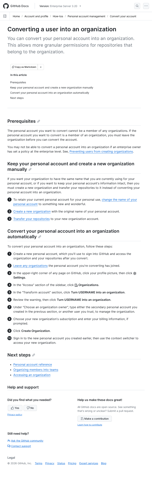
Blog (103, 463)
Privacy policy (14, 414)
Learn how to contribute (89, 424)
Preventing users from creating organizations (101, 151)
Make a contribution (96, 418)
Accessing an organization (31, 375)
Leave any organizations (30, 265)
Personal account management (86, 16)
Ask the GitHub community (27, 440)
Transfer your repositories (31, 219)
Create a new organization (32, 211)
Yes (17, 407)
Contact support (21, 446)
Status (61, 463)
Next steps (19, 355)
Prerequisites (21, 121)
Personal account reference (32, 364)
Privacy (49, 463)
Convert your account (123, 16)
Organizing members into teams (35, 369)
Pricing (72, 463)
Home (16, 16)
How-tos (58, 16)
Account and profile (36, 16)
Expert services (88, 463)
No (32, 407)
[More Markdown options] (41, 67)
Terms (38, 463)
